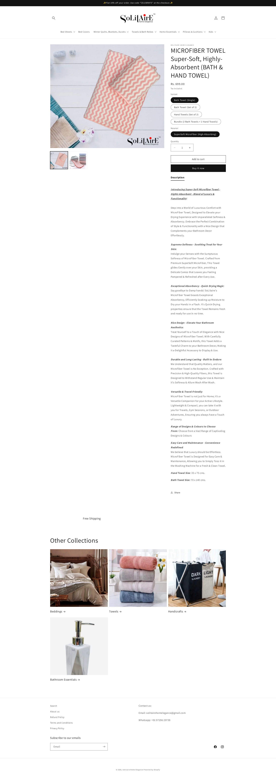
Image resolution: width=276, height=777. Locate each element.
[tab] (177, 178)
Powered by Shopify (152, 770)
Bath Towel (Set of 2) (185, 107)
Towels (113, 611)
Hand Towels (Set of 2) (186, 114)
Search (53, 705)
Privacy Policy (57, 728)
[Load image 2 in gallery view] (78, 160)
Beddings (56, 611)
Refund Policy (57, 717)
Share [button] (177, 492)
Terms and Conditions (61, 722)
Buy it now (198, 168)
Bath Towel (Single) (184, 100)
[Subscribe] (103, 746)
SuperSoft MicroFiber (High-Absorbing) (195, 134)
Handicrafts (175, 611)
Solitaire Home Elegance (133, 770)
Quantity (175, 141)
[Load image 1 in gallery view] (59, 160)
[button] (53, 18)
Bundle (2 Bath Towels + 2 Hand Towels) (196, 121)
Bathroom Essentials (63, 679)
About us (55, 711)
